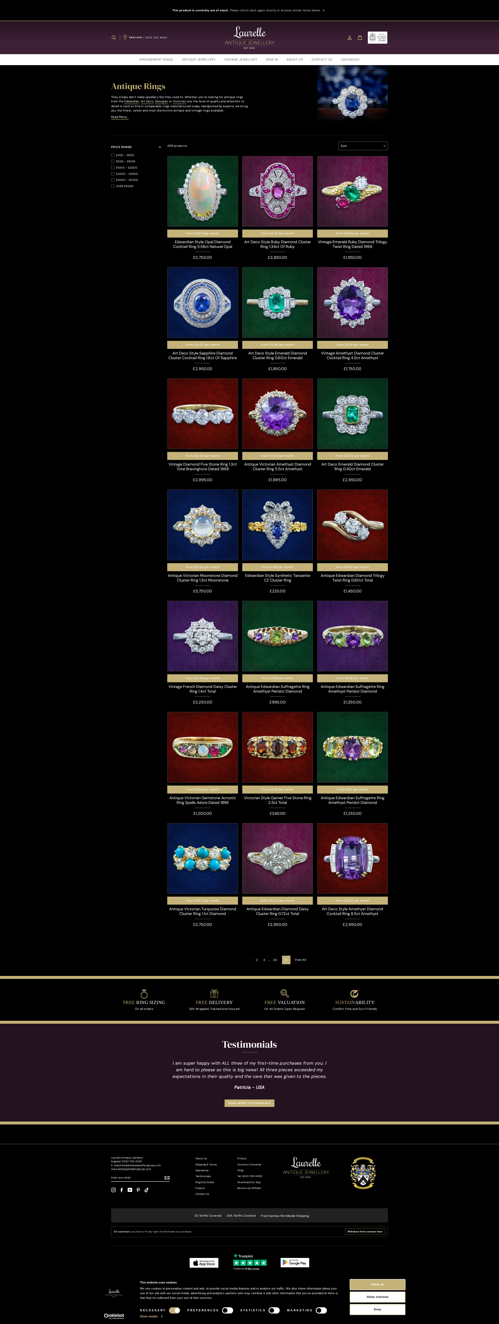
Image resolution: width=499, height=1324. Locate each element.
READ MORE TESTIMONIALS (249, 1103)
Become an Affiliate (249, 1188)
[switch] (227, 1310)
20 (275, 960)
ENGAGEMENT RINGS (156, 59)
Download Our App (249, 1182)
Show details (149, 1316)
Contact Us (202, 1194)
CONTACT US (322, 59)
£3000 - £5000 (127, 180)
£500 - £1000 (125, 161)
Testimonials (203, 1176)
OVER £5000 (125, 186)
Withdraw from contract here (365, 1231)
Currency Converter (249, 1164)
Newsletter (202, 1170)
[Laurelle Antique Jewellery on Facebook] (121, 1190)
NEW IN (272, 59)
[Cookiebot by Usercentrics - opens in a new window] (114, 1316)
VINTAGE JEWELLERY (240, 59)
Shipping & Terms (206, 1164)
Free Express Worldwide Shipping (285, 1216)
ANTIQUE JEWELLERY (199, 59)
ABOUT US (295, 59)
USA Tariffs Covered (241, 1216)
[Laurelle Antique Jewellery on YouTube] (130, 1190)
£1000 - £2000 (126, 167)
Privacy (242, 1158)
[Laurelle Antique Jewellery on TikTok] (146, 1190)
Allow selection (378, 1296)
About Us (201, 1158)
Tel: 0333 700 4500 (249, 1176)
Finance (200, 1188)
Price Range (121, 147)
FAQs (240, 1170)
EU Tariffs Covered (208, 1216)
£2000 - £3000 (127, 174)
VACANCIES (350, 59)
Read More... (120, 117)
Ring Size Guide (205, 1182)
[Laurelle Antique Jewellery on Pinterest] (138, 1190)
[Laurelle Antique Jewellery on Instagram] (113, 1190)
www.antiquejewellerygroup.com (131, 1169)
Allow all (377, 1284)
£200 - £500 (125, 155)
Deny (377, 1309)
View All (300, 960)
